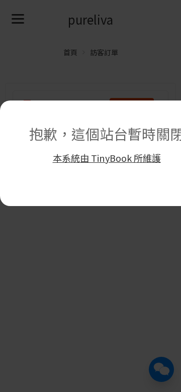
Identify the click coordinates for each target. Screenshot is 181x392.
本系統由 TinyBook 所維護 (107, 157)
